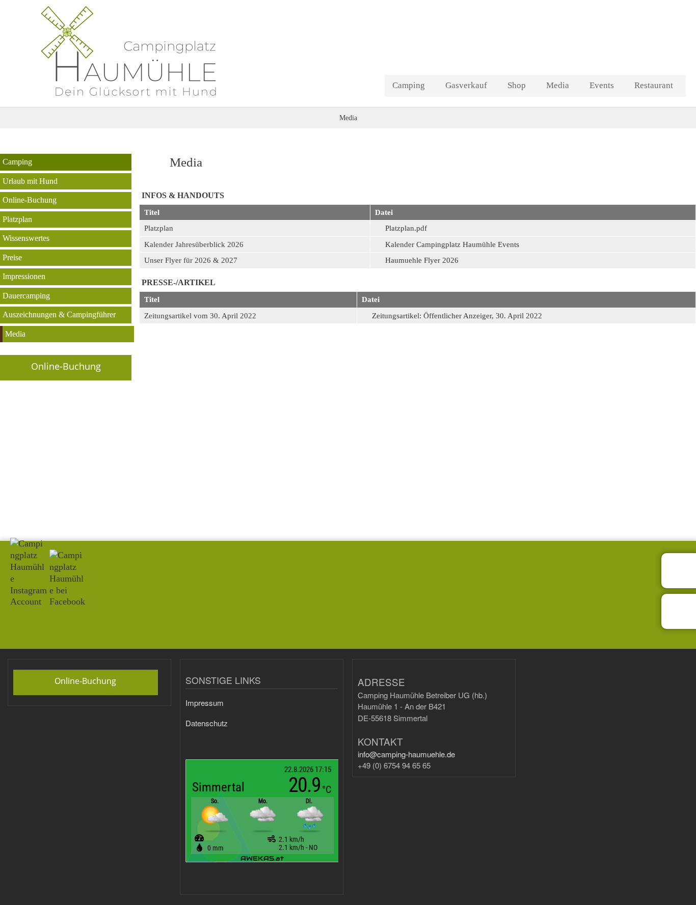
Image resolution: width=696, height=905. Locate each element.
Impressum (204, 702)
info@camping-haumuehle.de (406, 754)
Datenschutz (206, 723)
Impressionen (24, 276)
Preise (12, 257)
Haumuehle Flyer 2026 (422, 260)
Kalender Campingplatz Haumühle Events (452, 244)
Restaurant (653, 85)
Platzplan (17, 219)
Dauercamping (26, 295)
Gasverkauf (466, 85)
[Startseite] (149, 51)
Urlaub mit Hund (30, 181)
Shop (516, 85)
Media (557, 85)
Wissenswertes (26, 238)
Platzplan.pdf (406, 228)
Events (602, 85)
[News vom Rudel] (678, 570)
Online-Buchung (30, 200)
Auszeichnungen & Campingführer (59, 314)
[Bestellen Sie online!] (678, 611)
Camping (408, 85)
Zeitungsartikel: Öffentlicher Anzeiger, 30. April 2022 (457, 316)
